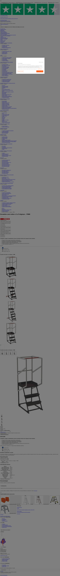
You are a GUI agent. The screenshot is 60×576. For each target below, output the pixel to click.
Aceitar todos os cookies (40, 71)
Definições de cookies (20, 71)
